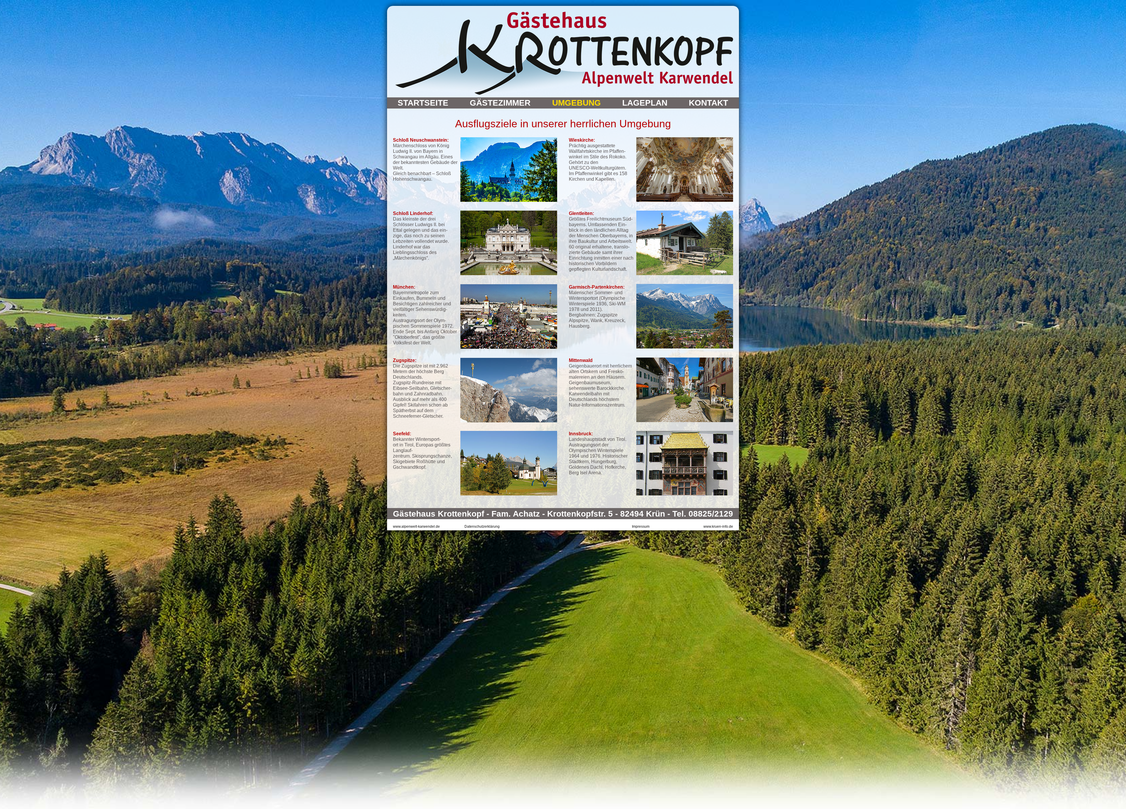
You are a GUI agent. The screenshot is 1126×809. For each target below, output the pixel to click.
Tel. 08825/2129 (702, 513)
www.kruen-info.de (718, 526)
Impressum (641, 526)
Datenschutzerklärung (482, 526)
